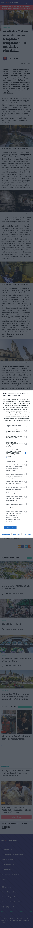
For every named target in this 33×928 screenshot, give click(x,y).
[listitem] (16, 426)
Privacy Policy (27, 534)
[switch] (25, 430)
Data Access (16, 534)
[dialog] (16, 464)
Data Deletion (6, 534)
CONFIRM (10, 527)
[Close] (29, 394)
